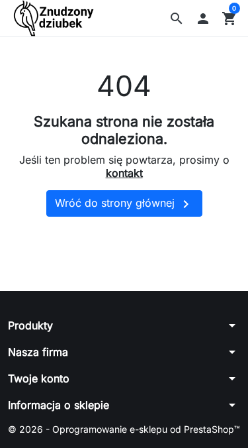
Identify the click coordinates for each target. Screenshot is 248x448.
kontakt (124, 173)
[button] (176, 18)
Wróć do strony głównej (124, 204)
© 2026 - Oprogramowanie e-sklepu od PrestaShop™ (124, 429)
